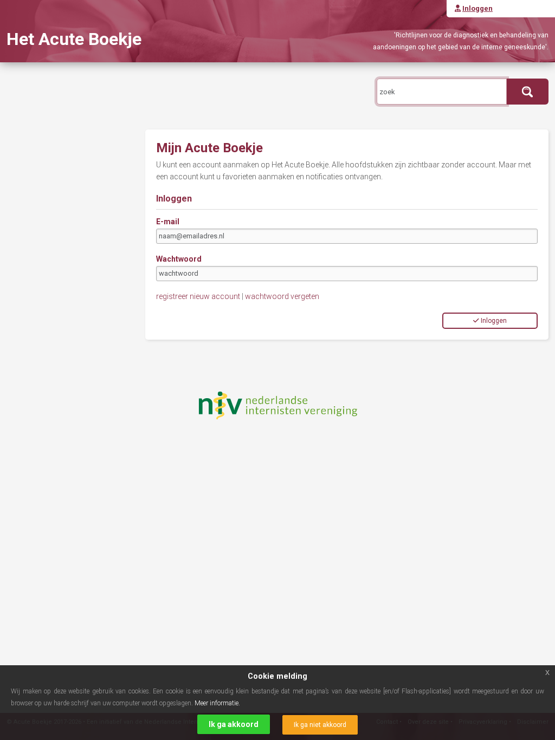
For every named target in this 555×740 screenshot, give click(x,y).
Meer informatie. (217, 703)
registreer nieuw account (198, 296)
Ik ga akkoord (234, 724)
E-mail (167, 221)
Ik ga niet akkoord (320, 725)
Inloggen (494, 320)
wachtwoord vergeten (282, 296)
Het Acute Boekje (74, 39)
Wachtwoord (179, 259)
